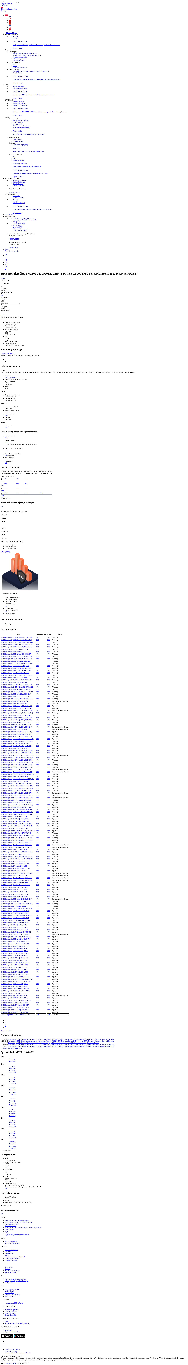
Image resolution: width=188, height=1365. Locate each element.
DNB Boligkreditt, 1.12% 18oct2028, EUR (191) (16, 760)
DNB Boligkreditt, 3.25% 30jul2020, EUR (14, 993)
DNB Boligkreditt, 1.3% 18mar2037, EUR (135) (16, 847)
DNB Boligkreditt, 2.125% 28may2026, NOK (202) (17, 739)
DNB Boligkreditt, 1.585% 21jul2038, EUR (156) (17, 812)
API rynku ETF (17, 227)
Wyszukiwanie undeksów (20, 120)
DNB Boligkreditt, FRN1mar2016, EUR (14, 960)
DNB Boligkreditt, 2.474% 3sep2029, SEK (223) (16, 680)
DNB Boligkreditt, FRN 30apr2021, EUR (14, 901)
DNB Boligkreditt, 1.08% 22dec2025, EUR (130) (16, 852)
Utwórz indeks (9, 1293)
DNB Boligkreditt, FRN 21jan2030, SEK (14, 677)
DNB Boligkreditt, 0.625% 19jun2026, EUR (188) (17, 772)
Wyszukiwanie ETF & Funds (14, 1303)
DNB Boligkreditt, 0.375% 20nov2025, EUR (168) (17, 798)
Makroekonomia (18, 141)
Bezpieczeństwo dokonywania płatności (17, 1323)
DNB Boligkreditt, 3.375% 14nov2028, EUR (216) (17, 699)
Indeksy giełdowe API (19, 230)
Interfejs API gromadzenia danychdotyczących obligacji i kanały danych (24, 219)
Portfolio (15, 38)
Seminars (11, 192)
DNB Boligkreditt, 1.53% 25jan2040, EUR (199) (16, 746)
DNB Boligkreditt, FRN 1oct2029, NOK (14, 682)
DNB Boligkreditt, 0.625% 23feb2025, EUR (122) (17, 873)
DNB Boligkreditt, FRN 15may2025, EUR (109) (16, 899)
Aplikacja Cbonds (18, 197)
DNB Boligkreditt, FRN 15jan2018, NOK (14, 927)
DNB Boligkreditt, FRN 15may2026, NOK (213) (16, 706)
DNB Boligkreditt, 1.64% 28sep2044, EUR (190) (16, 767)
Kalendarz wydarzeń (19, 59)
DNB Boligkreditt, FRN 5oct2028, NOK (14, 703)
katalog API (16, 222)
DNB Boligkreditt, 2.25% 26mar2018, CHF (15, 1005)
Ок (2, 1361)
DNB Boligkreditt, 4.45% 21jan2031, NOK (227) (16, 644)
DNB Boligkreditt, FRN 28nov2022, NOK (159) (16, 807)
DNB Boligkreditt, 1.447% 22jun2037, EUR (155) (17, 814)
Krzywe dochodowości (20, 67)
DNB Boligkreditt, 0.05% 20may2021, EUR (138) (17, 840)
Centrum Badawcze (19, 182)
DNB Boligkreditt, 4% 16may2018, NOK (14, 948)
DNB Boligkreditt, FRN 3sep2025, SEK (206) (15, 722)
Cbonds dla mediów (19, 185)
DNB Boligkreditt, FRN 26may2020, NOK (14, 922)
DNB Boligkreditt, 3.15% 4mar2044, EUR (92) (16, 920)
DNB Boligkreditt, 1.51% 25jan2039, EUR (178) (16, 783)
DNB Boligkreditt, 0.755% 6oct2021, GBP (14, 828)
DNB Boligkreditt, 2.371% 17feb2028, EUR (15, 673)
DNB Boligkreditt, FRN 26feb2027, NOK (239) (16, 656)
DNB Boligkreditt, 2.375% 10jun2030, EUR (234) (17, 663)
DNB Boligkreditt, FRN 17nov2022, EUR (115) (16, 880)
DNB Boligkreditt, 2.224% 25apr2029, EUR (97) (16, 915)
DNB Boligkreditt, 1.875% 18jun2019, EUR (15, 941)
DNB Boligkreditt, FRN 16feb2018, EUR (14, 969)
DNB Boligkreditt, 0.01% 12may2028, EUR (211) (17, 713)
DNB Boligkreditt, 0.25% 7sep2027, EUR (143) (16, 833)
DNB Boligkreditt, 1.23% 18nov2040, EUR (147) (17, 826)
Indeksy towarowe (18, 160)
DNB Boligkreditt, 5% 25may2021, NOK (14, 995)
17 (5, 1026)
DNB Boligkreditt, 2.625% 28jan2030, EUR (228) (17, 675)
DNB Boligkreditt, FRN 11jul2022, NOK (14, 748)
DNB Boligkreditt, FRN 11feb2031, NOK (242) (16, 647)
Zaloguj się (4, 9)
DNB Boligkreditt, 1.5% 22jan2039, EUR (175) (16, 790)
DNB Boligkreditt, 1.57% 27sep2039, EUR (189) (16, 765)
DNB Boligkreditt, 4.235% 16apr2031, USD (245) (17, 637)
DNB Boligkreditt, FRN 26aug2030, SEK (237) (16, 654)
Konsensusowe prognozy (20, 145)
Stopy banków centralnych (21, 127)
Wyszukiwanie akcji (19, 86)
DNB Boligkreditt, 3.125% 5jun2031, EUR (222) (16, 684)
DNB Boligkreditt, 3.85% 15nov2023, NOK (15, 911)
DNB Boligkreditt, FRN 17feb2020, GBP (14, 871)
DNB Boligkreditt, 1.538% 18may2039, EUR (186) (17, 779)
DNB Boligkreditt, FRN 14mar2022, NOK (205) (16, 732)
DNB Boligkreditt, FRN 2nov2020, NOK (14, 892)
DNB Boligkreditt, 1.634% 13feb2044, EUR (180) (17, 786)
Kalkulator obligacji (19, 203)
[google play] (19, 1337)
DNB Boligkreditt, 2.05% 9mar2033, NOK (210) (16, 717)
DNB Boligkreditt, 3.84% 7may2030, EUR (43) (16, 1000)
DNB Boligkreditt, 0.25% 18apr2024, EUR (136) (16, 845)
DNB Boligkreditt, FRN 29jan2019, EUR (14, 889)
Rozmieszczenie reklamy (12, 1349)
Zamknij (3, 11)
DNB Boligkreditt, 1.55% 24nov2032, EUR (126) (17, 859)
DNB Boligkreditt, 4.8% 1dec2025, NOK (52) (15, 981)
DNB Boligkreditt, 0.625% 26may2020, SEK (15, 885)
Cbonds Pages (17, 73)
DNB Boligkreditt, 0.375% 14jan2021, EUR (15, 854)
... (5, 269)
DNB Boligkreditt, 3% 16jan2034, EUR (13, 906)
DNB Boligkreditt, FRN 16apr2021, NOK (14, 781)
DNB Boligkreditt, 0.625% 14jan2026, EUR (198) (17, 750)
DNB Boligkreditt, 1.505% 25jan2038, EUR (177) (17, 795)
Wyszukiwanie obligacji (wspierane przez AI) (27, 55)
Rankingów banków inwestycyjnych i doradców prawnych (31, 71)
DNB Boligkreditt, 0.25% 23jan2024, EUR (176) (16, 793)
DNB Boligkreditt (10, 377)
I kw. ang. (12, 1059)
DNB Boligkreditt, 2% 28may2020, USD (14, 866)
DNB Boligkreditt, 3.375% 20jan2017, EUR (15, 1007)
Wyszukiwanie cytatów (20, 57)
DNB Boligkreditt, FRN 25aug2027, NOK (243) (16, 640)
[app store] (7, 1337)
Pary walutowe (17, 124)
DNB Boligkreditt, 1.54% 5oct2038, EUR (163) (16, 800)
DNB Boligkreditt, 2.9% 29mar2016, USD (14, 967)
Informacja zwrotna (11, 1351)
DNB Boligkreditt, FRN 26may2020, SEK (14, 882)
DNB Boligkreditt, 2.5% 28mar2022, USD (14, 816)
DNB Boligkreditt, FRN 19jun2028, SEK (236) (16, 661)
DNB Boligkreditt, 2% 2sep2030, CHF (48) (15, 988)
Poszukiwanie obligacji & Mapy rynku (24, 53)
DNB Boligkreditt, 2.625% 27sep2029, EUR (15, 666)
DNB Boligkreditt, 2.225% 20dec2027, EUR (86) (16, 904)
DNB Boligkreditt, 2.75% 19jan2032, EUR (14, 649)
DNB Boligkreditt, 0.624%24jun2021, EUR (15, 863)
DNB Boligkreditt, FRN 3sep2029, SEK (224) (15, 651)
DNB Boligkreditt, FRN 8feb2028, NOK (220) (16, 689)
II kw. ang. (12, 1061)
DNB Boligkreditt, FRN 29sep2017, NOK (14, 896)
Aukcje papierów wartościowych (15, 1257)
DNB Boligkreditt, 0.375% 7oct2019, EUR (14, 894)
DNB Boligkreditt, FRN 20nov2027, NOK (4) (15, 715)
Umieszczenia (9, 1253)
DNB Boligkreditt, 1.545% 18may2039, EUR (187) (17, 774)
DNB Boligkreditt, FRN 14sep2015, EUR (14, 984)
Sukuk (15, 66)
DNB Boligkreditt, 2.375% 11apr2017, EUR (15, 946)
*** (2, 296)
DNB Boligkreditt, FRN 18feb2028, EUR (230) (16, 670)
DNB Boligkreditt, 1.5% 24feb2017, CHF (14, 955)
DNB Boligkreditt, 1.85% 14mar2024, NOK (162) (17, 805)
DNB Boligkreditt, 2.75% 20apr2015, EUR (14, 1002)
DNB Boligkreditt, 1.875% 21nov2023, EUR (15, 934)
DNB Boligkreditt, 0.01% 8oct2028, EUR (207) (16, 724)
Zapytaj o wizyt (13, 247)
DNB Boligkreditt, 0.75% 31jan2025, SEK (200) (16, 727)
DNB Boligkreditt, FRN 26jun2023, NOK (14, 729)
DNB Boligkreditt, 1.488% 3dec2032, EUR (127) (16, 856)
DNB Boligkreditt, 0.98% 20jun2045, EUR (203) (16, 736)
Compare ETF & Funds (20, 105)
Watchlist (15, 36)
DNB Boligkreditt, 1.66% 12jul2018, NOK (14, 958)
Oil (13, 156)
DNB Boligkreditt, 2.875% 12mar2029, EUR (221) (17, 687)
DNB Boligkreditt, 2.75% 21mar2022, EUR (15, 944)
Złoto (14, 158)
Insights (17, 192)
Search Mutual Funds (19, 103)
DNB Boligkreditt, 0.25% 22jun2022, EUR (14, 819)
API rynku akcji (17, 225)
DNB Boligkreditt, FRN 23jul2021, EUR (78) (15, 939)
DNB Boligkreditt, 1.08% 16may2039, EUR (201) (17, 741)
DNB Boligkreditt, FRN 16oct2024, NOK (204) (16, 734)
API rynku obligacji (19, 223)
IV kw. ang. (12, 1072)
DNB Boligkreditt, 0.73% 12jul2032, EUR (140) (16, 838)
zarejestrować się (10, 1363)
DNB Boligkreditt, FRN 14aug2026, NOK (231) (16, 668)
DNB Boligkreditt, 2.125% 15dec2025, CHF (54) (16, 979)
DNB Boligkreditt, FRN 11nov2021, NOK (14, 887)
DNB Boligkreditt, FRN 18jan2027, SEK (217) (16, 696)
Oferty (7, 1255)
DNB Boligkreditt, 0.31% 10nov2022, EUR (15, 743)
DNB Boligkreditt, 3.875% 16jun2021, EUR (15, 962)
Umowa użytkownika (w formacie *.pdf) (17, 1353)
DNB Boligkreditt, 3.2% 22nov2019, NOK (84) (16, 932)
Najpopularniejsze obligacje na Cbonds (17, 1235)
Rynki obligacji (17, 139)
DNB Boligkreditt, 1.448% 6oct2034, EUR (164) (16, 802)
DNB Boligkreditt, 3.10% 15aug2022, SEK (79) (16, 937)
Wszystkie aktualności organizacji (11, 1048)
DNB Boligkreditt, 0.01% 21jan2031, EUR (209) (16, 720)
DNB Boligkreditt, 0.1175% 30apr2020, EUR (15, 868)
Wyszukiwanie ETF (19, 102)
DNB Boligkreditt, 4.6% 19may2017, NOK (15, 974)
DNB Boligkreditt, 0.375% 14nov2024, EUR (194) (17, 755)
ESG (14, 64)
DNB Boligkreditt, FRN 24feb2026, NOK (14, 701)
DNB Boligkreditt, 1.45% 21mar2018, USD (15, 918)
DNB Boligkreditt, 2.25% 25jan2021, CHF (14, 972)
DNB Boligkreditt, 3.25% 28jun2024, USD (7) (16, 769)
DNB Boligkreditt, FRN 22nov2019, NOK (14, 929)
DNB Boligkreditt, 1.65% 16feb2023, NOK (15, 875)
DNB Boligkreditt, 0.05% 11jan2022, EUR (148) (16, 823)
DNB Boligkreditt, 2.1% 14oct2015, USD (14, 986)
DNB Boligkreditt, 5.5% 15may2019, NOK (15, 1010)
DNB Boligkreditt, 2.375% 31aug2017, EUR (15, 991)
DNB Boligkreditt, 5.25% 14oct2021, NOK (15, 953)
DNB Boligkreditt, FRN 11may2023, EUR (14, 776)
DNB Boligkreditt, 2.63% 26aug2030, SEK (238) (16, 659)
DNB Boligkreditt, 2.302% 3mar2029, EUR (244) (17, 642)
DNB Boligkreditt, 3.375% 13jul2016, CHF (15, 1012)
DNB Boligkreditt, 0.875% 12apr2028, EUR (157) (17, 809)
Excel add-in (16, 196)
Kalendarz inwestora (19, 60)
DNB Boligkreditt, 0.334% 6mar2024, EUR (15, 821)
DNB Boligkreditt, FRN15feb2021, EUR (14, 849)
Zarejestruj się (12, 9)
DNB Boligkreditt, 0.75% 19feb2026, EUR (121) (16, 878)
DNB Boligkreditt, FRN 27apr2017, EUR (14, 998)
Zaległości (8, 1251)
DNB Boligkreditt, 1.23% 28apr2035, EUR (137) (16, 842)
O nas (6, 249)
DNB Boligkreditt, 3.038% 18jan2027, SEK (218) (17, 692)
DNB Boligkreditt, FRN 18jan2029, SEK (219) (16, 694)
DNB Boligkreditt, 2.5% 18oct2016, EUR (14, 951)
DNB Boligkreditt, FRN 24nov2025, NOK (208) (16, 708)
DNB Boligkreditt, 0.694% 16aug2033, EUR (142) (17, 835)
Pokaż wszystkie (6, 1031)
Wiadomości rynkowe (19, 180)
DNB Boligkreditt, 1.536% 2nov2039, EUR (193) (17, 757)
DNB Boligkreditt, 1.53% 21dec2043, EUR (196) (16, 753)
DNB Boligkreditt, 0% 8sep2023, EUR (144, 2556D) (18, 831)
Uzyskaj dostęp (5, 552)
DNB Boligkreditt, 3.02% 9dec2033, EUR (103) (16, 908)
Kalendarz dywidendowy (20, 88)
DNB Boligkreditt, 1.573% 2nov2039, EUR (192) (17, 762)
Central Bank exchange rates (21, 126)
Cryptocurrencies (18, 122)
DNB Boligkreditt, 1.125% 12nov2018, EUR (15, 913)
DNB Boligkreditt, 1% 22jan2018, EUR (13, 925)
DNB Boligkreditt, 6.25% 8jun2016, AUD (14, 965)
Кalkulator (8, 1330)
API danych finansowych (20, 229)
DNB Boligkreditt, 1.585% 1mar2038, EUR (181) (17, 788)
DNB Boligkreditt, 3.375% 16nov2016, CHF (16, 1015)
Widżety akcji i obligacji (12, 1270)
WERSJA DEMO (14, 239)
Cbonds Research (18, 184)
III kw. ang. (12, 1070)
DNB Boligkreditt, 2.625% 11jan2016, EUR (15, 977)
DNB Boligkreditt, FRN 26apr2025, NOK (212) (16, 710)
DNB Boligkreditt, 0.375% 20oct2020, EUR (15, 861)
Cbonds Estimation (10, 1226)
